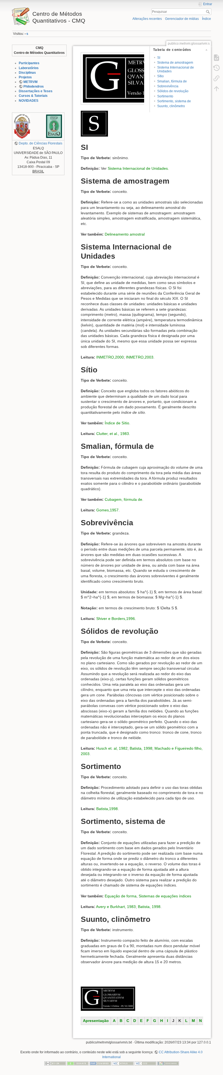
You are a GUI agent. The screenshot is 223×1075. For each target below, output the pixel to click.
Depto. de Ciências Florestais (40, 143)
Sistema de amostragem (175, 62)
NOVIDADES (28, 101)
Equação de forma (121, 896)
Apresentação (96, 1020)
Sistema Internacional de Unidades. (138, 168)
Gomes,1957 (107, 510)
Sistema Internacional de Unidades (175, 69)
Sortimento (165, 96)
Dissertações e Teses (35, 91)
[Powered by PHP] (100, 1063)
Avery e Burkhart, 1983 (116, 906)
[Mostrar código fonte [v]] (216, 57)
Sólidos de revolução (172, 91)
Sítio (160, 76)
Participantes (29, 63)
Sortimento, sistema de (174, 101)
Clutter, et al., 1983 (112, 433)
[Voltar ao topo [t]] (216, 89)
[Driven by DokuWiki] (168, 1063)
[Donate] (78, 1063)
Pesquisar (208, 12)
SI (158, 58)
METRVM (30, 82)
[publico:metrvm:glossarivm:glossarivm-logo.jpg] (137, 78)
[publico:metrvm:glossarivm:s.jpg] (94, 123)
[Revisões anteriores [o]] (216, 68)
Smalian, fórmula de (172, 81)
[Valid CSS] (145, 1063)
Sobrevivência (167, 86)
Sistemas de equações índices (165, 896)
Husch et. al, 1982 (112, 748)
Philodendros (33, 86)
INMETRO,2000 (110, 357)
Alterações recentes (147, 19)
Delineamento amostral (125, 234)
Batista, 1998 (141, 748)
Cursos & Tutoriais (33, 96)
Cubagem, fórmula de (123, 499)
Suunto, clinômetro (171, 106)
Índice (206, 19)
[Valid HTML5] (123, 1063)
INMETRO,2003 (139, 357)
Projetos (25, 77)
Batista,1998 (107, 809)
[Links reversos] (216, 78)
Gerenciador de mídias (182, 19)
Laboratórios (29, 68)
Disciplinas (27, 73)
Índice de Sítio (117, 423)
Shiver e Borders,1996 (115, 618)
